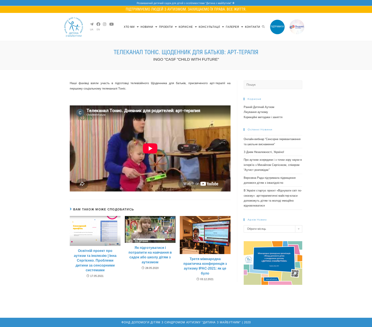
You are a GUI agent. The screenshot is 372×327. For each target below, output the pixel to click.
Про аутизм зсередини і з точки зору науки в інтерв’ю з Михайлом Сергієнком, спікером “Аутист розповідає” (273, 164)
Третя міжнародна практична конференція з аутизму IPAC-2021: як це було (205, 266)
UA (91, 29)
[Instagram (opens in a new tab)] (104, 24)
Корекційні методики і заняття (263, 117)
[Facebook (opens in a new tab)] (98, 24)
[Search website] (263, 27)
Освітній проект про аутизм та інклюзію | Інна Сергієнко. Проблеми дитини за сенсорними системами (95, 260)
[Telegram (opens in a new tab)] (91, 24)
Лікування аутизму (256, 112)
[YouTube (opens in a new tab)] (111, 24)
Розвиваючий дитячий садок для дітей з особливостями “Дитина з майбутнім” (184, 3)
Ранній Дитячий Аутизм (259, 107)
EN (98, 29)
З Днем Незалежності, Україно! (264, 152)
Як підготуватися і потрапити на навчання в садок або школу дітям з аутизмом (150, 255)
